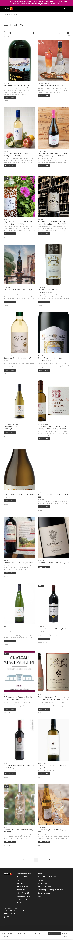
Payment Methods (44, 886)
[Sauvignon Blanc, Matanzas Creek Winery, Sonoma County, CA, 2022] (53, 401)
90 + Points (21, 890)
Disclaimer (42, 880)
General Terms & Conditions (48, 877)
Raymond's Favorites (24, 874)
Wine (18, 880)
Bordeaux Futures (23, 896)
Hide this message (52, 934)
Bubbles (20, 883)
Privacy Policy (43, 883)
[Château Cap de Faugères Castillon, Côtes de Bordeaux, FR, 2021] (19, 672)
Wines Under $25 (23, 893)
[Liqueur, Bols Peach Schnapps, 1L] (53, 60)
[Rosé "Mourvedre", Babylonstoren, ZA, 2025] (19, 805)
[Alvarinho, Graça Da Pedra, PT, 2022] (19, 469)
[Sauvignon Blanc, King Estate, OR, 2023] (19, 333)
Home (6, 14)
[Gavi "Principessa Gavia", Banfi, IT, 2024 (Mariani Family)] (19, 128)
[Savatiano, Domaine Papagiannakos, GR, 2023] (53, 740)
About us (41, 874)
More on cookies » (65, 935)
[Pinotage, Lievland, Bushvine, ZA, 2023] (53, 538)
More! (19, 903)
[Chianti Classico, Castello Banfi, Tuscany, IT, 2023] (53, 333)
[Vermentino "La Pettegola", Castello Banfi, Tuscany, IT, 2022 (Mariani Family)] (53, 128)
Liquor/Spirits (22, 899)
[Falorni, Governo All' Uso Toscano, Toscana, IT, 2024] (53, 265)
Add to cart (10, 97)
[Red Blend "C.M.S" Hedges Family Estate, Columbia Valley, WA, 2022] (53, 196)
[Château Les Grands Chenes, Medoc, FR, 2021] (53, 604)
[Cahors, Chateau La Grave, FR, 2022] (19, 538)
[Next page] (49, 860)
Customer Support (44, 893)
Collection (14, 14)
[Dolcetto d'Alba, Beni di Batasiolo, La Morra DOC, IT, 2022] (19, 740)
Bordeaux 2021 (22, 877)
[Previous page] (23, 860)
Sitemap (41, 896)
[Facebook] (4, 917)
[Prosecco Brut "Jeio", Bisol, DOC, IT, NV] (19, 265)
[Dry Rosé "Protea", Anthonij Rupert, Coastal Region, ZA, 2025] (19, 196)
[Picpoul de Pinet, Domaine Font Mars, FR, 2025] (19, 604)
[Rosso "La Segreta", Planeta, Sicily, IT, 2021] (53, 469)
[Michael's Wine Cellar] (8, 874)
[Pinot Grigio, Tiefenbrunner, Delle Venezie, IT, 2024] (19, 401)
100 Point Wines (22, 886)
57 (44, 860)
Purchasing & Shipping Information (50, 890)
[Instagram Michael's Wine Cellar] (8, 917)
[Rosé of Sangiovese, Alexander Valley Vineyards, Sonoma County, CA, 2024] (53, 672)
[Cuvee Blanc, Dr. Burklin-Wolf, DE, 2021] (53, 805)
